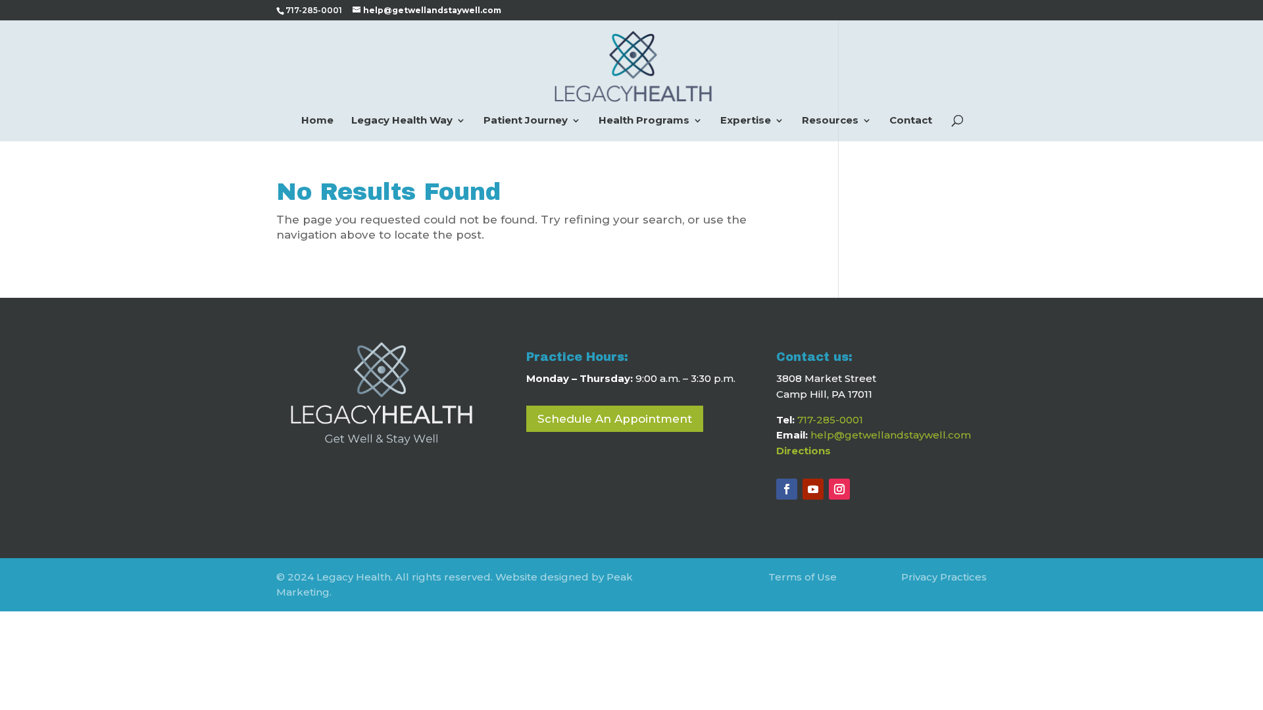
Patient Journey (525, 121)
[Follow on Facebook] (786, 489)
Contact (910, 121)
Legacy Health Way (402, 121)
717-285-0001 (830, 420)
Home (317, 121)
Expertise (745, 121)
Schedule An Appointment (614, 418)
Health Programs (644, 121)
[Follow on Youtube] (813, 489)
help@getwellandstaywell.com (890, 435)
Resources (830, 121)
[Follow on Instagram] (839, 489)
